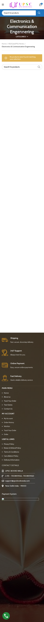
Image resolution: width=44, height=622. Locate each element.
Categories (21, 36)
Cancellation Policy (11, 456)
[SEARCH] (39, 12)
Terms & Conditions (11, 452)
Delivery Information (12, 460)
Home (4, 44)
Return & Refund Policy (12, 448)
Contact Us (8, 409)
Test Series (8, 405)
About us (7, 397)
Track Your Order (10, 401)
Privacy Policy (9, 444)
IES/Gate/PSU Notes (16, 44)
